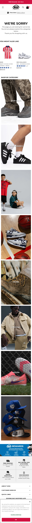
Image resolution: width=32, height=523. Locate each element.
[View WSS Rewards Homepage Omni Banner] (16, 450)
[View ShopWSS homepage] (16, 7)
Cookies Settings (16, 514)
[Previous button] (3, 2)
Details (8, 466)
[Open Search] (23, 7)
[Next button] (29, 2)
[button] (16, 13)
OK (16, 519)
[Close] (30, 502)
